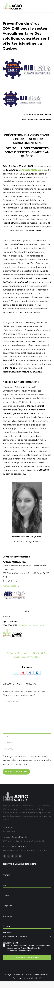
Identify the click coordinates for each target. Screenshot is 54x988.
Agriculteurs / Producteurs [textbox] (15, 936)
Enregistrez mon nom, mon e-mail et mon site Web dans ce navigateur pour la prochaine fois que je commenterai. (27, 760)
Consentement (11, 943)
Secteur (7, 932)
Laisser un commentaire (27, 657)
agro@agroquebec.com (31, 625)
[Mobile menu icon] (49, 6)
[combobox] (27, 936)
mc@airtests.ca (11, 586)
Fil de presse (24, 653)
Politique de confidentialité (27, 978)
